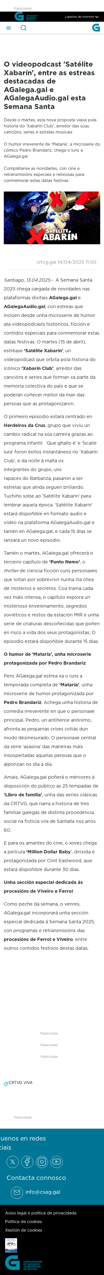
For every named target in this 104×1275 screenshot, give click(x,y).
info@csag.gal (42, 1192)
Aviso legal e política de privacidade (40, 1213)
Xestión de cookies (23, 1230)
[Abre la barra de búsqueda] (23, 27)
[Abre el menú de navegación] (8, 27)
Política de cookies (23, 1221)
